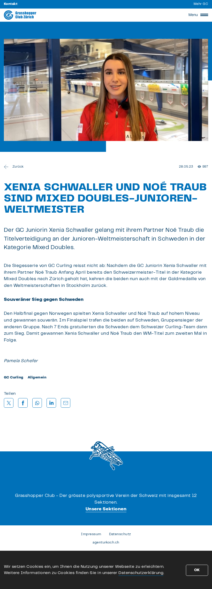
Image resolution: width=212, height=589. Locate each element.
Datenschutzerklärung (140, 573)
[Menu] (204, 15)
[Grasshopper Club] (20, 15)
